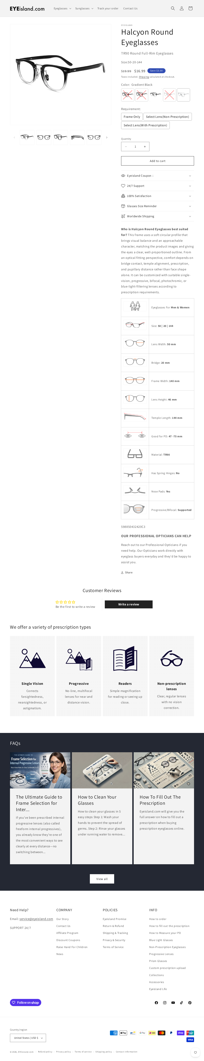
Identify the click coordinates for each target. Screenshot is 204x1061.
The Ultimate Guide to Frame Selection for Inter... (39, 803)
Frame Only (132, 117)
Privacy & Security (114, 940)
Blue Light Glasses (161, 940)
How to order (157, 919)
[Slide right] (106, 137)
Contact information (126, 1051)
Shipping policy (103, 1051)
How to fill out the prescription (169, 926)
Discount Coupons (68, 940)
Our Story (62, 919)
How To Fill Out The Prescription (160, 800)
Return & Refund (113, 926)
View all (102, 879)
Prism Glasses (158, 961)
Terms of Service (113, 947)
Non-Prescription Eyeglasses (167, 947)
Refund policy (45, 1051)
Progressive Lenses (161, 954)
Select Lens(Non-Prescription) (167, 117)
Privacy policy (63, 1051)
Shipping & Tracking (115, 933)
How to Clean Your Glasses (97, 800)
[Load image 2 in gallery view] (43, 137)
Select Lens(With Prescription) (145, 125)
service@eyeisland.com (36, 919)
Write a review (128, 604)
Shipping (144, 76)
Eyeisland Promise (114, 919)
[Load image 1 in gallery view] (27, 137)
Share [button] (128, 572)
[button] (62, 8)
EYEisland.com (26, 1051)
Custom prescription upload (167, 968)
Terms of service (83, 1051)
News (59, 954)
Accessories (156, 982)
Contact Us (63, 926)
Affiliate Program (67, 933)
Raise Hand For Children (72, 947)
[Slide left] (14, 137)
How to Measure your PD (165, 933)
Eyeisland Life (158, 989)
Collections (156, 975)
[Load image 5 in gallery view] (94, 137)
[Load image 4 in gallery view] (77, 137)
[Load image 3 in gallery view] (60, 137)
